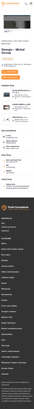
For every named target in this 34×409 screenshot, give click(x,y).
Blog (3, 223)
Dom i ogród (7, 59)
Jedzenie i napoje (7, 277)
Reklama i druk (6, 317)
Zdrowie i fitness (7, 368)
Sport (3, 340)
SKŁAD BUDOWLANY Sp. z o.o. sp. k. (21, 91)
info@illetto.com (12, 77)
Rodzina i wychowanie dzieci (11, 328)
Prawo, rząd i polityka (9, 306)
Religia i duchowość (8, 323)
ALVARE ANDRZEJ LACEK (21, 104)
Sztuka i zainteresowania (10, 351)
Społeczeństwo (6, 334)
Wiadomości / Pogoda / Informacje (13, 363)
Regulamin (5, 231)
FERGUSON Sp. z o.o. (20, 117)
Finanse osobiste (7, 266)
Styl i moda (5, 346)
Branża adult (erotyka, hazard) (12, 249)
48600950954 (11, 72)
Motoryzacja (5, 289)
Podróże (4, 300)
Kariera (4, 283)
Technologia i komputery (10, 357)
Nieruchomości (6, 294)
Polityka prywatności (8, 227)
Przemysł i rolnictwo (8, 311)
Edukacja (4, 260)
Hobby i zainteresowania (10, 272)
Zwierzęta (5, 374)
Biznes (3, 243)
